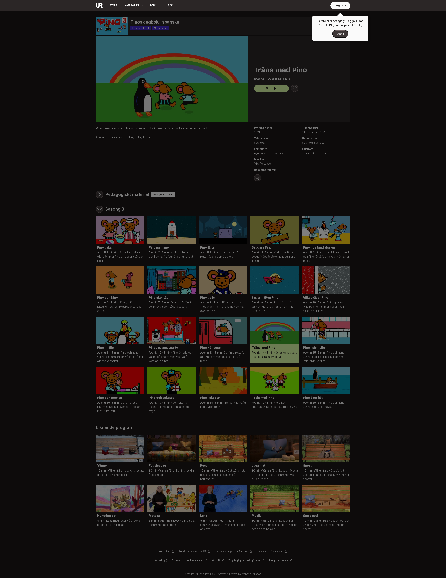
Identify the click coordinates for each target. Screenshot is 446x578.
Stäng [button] (340, 33)
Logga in (340, 5)
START (113, 5)
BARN (153, 5)
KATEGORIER (132, 5)
